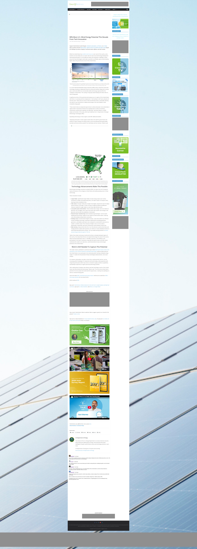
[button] (75, 9)
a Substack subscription (91, 46)
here (90, 424)
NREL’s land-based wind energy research (85, 275)
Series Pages (107, 9)
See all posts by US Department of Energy (84, 450)
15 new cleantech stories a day (90, 318)
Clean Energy (72, 9)
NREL (78, 280)
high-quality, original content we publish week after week (93, 47)
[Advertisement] (109, 4)
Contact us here (76, 314)
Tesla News (94, 9)
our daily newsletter (83, 286)
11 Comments (83, 41)
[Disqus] (90, 467)
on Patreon (99, 46)
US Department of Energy (76, 41)
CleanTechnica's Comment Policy (77, 425)
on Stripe (105, 46)
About (114, 9)
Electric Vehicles (80, 9)
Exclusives (100, 9)
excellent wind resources (87, 54)
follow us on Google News (95, 286)
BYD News (89, 9)
